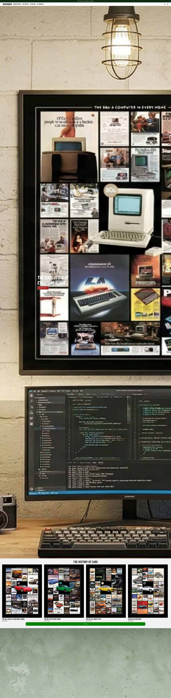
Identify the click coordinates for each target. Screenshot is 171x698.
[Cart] (167, 4)
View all (85, 623)
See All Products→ (43, 287)
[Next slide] (132, 593)
